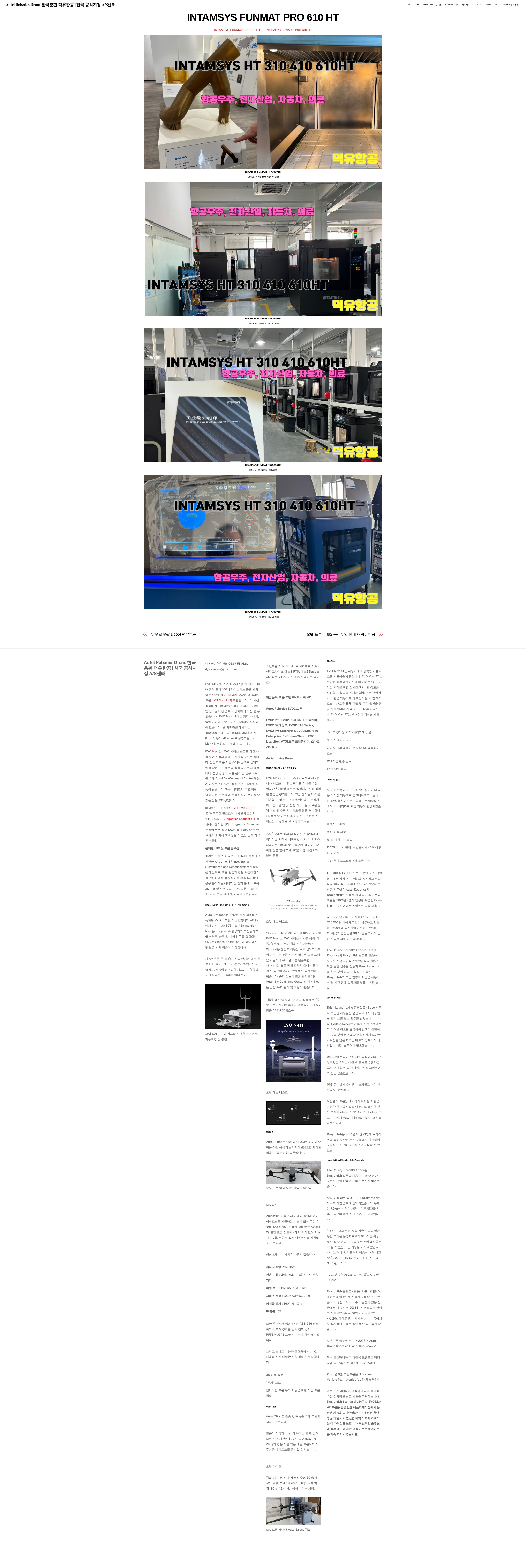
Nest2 (479, 4)
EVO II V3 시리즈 (243, 808)
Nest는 (217, 751)
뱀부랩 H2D (467, 4)
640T (497, 4)
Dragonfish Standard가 (239, 819)
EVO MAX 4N (451, 4)
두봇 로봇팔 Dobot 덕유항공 (174, 634)
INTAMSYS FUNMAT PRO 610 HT (263, 17)
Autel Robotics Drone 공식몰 (427, 4)
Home (408, 4)
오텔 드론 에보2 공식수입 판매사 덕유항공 (341, 634)
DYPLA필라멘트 (511, 4)
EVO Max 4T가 (222, 700)
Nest (488, 4)
